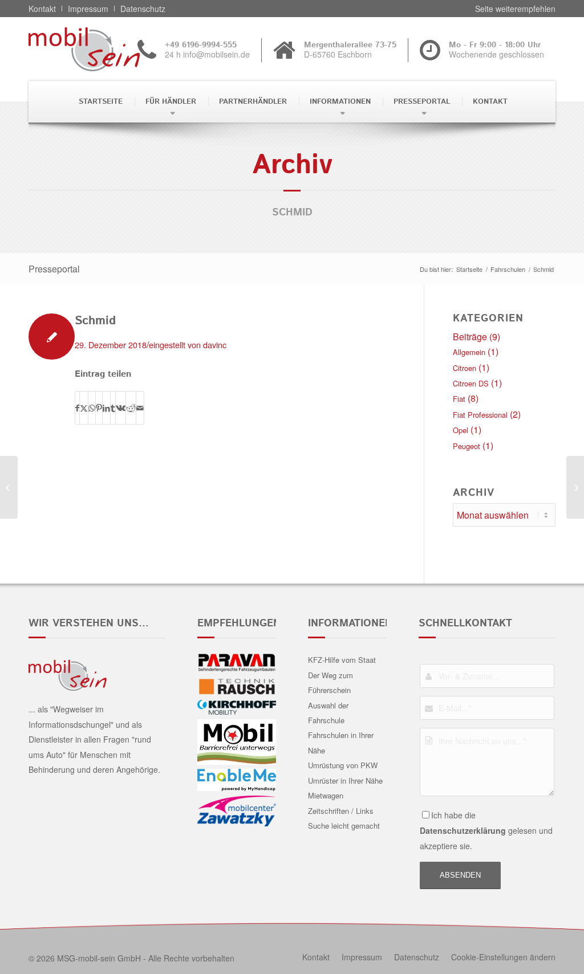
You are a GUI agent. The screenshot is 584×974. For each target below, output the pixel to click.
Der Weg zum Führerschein (330, 682)
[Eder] (9, 487)
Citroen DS (471, 383)
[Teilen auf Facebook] (77, 408)
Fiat (459, 398)
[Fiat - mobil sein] (102, 49)
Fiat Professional (480, 414)
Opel (460, 430)
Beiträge (470, 336)
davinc (214, 345)
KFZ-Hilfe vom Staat (342, 659)
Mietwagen (325, 795)
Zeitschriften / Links (341, 810)
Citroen (464, 367)
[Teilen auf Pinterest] (99, 408)
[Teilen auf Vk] (120, 408)
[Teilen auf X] (84, 408)
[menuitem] (99, 102)
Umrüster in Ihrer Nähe (345, 780)
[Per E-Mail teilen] (140, 408)
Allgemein (469, 352)
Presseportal (54, 268)
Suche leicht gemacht (344, 825)
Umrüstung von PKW (343, 765)
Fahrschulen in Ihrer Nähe (341, 742)
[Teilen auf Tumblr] (113, 408)
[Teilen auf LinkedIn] (106, 408)
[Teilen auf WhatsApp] (91, 408)
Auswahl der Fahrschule (328, 713)
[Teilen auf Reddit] (131, 408)
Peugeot (466, 446)
